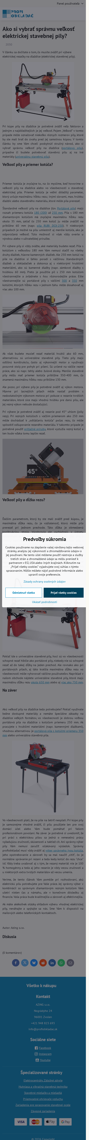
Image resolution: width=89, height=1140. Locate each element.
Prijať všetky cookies (64, 593)
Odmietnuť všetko (23, 593)
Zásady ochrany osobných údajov (45, 581)
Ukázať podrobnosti (44, 602)
